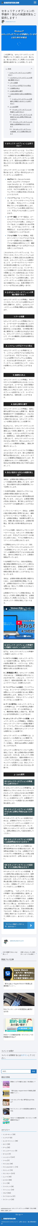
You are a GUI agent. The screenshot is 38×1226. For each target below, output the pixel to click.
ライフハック (7, 1199)
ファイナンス (7, 1186)
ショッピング (7, 1157)
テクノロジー (7, 1173)
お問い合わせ (22, 1222)
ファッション (7, 1190)
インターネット (7, 1134)
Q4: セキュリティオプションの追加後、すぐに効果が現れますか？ (20, 131)
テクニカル (6, 1164)
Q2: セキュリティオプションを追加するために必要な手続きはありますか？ (21, 117)
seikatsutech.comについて (9, 1222)
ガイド (5, 1144)
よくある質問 (14, 107)
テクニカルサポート (9, 1167)
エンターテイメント (9, 1141)
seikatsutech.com (10, 22)
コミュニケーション (9, 1151)
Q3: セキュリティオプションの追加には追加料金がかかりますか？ (21, 124)
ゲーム (5, 1147)
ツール (5, 1160)
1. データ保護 (14, 83)
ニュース (5, 1177)
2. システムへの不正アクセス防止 (20, 86)
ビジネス (5, 1180)
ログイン (24, 1055)
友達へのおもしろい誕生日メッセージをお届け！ (28, 953)
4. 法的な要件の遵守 (16, 91)
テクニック (6, 1170)
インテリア (6, 1138)
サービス (5, 1154)
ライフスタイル (7, 1196)
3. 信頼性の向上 (15, 88)
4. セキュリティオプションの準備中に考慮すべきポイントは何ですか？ (21, 101)
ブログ (5, 1193)
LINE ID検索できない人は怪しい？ (10, 953)
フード (5, 1183)
